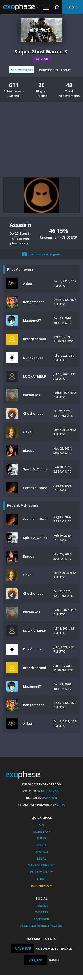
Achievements (22, 70)
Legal (41, 858)
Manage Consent (41, 865)
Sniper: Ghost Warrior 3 (41, 51)
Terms (41, 879)
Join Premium (41, 885)
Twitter (41, 912)
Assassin (20, 225)
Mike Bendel (50, 791)
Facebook (41, 919)
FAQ (41, 824)
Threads (41, 905)
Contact (41, 852)
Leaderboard (47, 70)
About (41, 845)
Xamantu (49, 798)
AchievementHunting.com (41, 926)
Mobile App (41, 831)
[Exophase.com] (21, 7)
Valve (61, 805)
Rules (41, 838)
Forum (66, 70)
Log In (73, 7)
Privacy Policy (41, 872)
